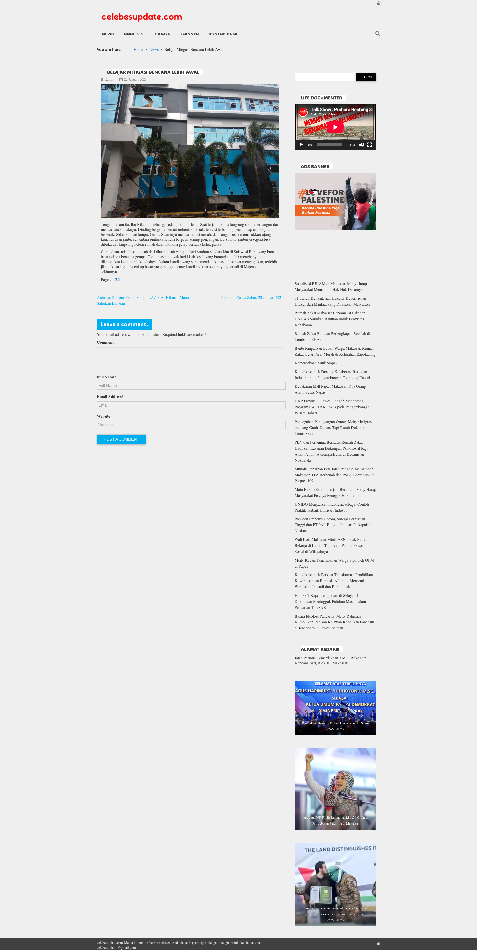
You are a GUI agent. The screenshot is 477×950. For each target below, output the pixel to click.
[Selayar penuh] (369, 144)
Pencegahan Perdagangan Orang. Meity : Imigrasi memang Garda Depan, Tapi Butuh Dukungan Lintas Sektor (334, 427)
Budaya (162, 34)
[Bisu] (361, 144)
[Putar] (301, 144)
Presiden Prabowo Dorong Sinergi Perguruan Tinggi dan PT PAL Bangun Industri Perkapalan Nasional (333, 524)
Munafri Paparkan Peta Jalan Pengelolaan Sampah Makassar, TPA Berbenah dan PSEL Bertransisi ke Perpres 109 (334, 474)
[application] (335, 127)
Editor (109, 79)
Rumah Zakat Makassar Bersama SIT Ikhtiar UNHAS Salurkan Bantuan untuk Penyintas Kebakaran (330, 318)
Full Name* (107, 377)
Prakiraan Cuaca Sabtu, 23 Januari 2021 (251, 297)
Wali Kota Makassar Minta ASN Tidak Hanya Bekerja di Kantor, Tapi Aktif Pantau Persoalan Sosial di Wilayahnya (331, 545)
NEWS (108, 34)
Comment (105, 342)
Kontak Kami (223, 34)
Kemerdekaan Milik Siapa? (316, 362)
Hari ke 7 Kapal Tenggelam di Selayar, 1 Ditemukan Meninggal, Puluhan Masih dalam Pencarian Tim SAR (330, 601)
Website (103, 416)
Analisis (133, 34)
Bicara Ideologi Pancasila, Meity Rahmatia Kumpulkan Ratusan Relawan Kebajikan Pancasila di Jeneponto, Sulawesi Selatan (335, 621)
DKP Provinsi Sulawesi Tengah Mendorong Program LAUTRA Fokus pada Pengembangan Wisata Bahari (332, 406)
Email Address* (110, 396)
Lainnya (190, 34)
